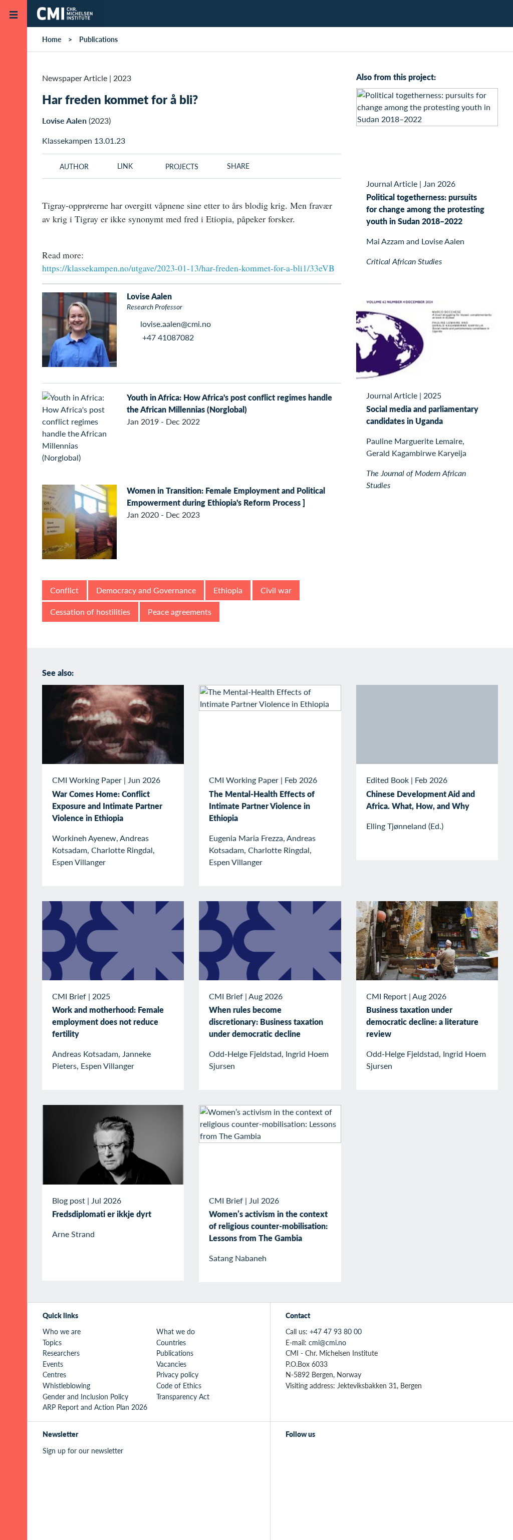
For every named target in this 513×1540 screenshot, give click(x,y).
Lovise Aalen (64, 120)
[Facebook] (315, 1456)
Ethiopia (227, 590)
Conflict (64, 590)
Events (53, 1364)
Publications (98, 39)
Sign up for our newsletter (83, 1450)
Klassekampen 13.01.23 (83, 140)
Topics (52, 1342)
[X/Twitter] (292, 1456)
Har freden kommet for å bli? (120, 99)
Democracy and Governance (146, 590)
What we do (175, 1331)
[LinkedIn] (361, 1456)
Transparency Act (182, 1396)
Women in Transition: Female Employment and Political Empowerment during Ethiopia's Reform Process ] (226, 496)
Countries (171, 1342)
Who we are (62, 1331)
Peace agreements (179, 611)
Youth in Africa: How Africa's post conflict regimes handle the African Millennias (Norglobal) (229, 403)
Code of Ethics (178, 1385)
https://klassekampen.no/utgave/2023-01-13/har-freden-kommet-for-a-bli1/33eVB (188, 268)
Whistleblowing (66, 1385)
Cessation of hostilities (90, 611)
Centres (54, 1374)
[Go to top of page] (490, 1519)
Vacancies (171, 1364)
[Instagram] (338, 1456)
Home (51, 39)
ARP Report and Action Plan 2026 (95, 1407)
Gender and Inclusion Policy (85, 1396)
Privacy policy (177, 1374)
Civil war (276, 590)
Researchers (61, 1353)
